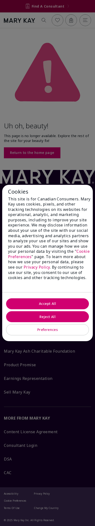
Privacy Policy (37, 267)
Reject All (47, 316)
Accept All (47, 303)
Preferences (47, 329)
